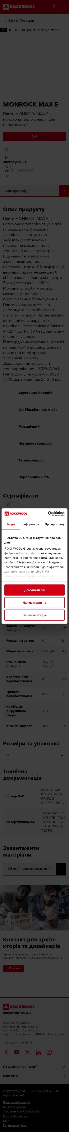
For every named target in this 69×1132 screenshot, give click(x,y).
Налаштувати (32, 602)
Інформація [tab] (31, 524)
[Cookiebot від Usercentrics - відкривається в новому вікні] (49, 513)
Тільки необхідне (34, 615)
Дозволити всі (34, 590)
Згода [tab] (11, 524)
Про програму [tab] (55, 524)
